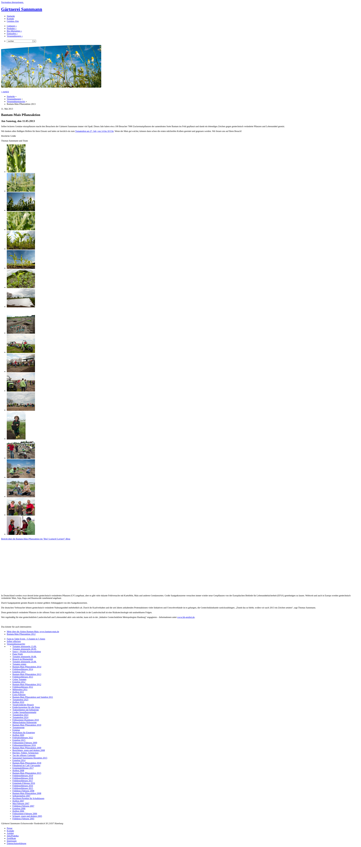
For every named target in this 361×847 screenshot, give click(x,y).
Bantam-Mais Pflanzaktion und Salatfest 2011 (32, 697)
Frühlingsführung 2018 (22, 778)
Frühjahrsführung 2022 (22, 737)
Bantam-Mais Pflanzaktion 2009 (26, 748)
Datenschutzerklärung (16, 843)
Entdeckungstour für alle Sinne (26, 707)
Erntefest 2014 (18, 760)
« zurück (5, 91)
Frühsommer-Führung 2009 (24, 742)
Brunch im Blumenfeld (22, 659)
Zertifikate (11, 838)
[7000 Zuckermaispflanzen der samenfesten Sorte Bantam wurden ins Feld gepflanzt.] (21, 458)
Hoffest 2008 (18, 770)
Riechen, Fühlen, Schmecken (25, 753)
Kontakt (10, 18)
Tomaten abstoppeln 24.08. (24, 661)
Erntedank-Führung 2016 (23, 783)
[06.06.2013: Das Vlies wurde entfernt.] (21, 268)
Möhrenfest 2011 (19, 689)
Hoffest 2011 (18, 692)
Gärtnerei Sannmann (21, 9)
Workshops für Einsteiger (23, 732)
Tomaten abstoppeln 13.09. (24, 646)
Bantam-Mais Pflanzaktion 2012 (21, 634)
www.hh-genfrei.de (186, 617)
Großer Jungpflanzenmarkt (24, 712)
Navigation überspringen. (12, 2)
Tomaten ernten (19, 664)
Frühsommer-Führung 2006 (24, 813)
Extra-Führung (19, 694)
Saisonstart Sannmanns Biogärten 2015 (29, 758)
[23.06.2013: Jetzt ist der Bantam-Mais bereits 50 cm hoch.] (21, 249)
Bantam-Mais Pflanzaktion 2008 (26, 793)
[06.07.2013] (21, 229)
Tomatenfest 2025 (20, 699)
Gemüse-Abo (13, 21)
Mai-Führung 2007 (20, 803)
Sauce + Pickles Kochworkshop (26, 651)
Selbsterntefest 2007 (21, 796)
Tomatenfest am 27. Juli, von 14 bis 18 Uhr (94, 131)
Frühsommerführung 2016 (24, 745)
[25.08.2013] (16, 171)
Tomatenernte (18, 727)
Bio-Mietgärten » (14, 31)
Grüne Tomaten (19, 679)
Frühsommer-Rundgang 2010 (25, 720)
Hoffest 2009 (18, 735)
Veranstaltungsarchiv (16, 101)
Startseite (11, 16)
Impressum (11, 841)
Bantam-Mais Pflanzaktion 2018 (26, 763)
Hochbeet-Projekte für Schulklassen (28, 798)
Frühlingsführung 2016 (22, 786)
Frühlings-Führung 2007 (23, 806)
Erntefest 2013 (18, 672)
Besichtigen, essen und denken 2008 (28, 750)
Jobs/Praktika (13, 836)
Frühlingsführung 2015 (22, 788)
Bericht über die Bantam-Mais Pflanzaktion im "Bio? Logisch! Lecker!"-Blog (35, 539)
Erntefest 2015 (18, 740)
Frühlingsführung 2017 (22, 780)
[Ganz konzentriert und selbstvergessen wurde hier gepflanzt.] (21, 410)
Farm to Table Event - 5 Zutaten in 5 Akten (26, 639)
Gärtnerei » (12, 26)
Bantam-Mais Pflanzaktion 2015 (26, 773)
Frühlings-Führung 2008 (23, 791)
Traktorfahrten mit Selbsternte (25, 710)
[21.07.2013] (21, 191)
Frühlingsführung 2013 (22, 677)
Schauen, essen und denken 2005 (27, 816)
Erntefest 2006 (18, 808)
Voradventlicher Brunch (23, 705)
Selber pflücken (14, 641)
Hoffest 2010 (18, 702)
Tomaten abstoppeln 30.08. (24, 656)
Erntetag (16, 730)
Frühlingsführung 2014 (22, 669)
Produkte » (11, 28)
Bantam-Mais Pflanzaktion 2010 (26, 725)
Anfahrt (10, 833)
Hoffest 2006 (18, 811)
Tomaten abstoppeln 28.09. (24, 649)
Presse (9, 828)
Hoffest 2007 (18, 801)
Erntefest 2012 (18, 682)
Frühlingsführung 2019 (22, 775)
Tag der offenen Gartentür (24, 755)
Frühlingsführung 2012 (22, 687)
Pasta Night (17, 654)
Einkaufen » (12, 33)
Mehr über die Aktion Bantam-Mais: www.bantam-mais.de (33, 631)
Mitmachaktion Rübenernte (24, 722)
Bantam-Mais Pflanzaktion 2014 (26, 667)
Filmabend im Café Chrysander (26, 765)
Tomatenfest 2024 (20, 717)
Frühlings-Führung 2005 (23, 818)
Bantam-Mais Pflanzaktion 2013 (26, 674)
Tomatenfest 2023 (20, 715)
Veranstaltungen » (15, 36)
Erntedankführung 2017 (23, 768)
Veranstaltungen (14, 99)
